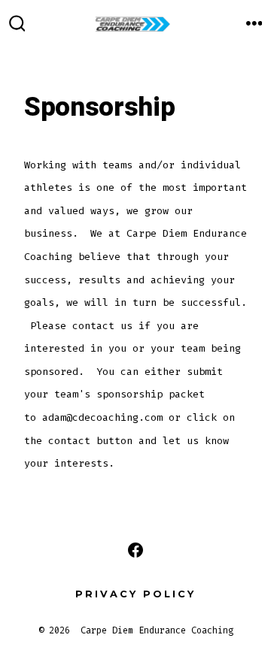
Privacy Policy (135, 594)
